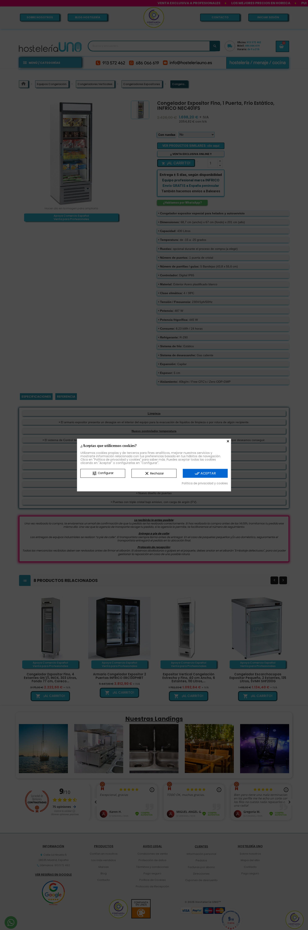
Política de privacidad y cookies (205, 483)
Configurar (103, 473)
